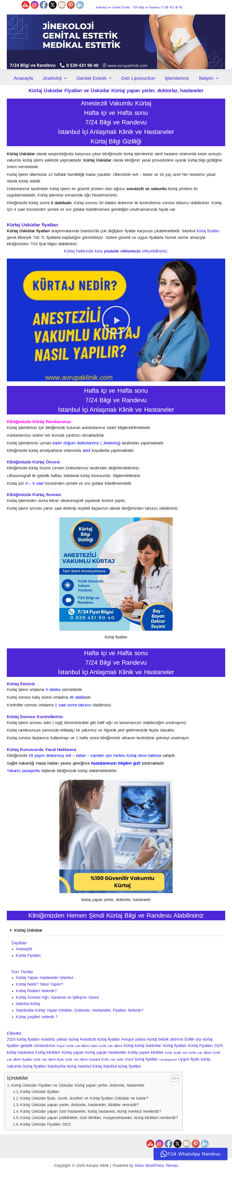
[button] (64, 78)
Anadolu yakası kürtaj (59, 1039)
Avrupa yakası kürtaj (139, 1039)
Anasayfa (23, 78)
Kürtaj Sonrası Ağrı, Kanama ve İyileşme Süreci (57, 997)
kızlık (168, 1052)
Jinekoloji (52, 78)
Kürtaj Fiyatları (28, 955)
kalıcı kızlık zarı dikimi (106, 1046)
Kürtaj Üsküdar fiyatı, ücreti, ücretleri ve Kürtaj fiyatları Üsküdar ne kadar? (84, 1098)
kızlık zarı (180, 1052)
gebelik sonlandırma (37, 1045)
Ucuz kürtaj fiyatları (141, 1059)
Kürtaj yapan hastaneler (105, 1052)
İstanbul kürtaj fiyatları (122, 1066)
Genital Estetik (91, 78)
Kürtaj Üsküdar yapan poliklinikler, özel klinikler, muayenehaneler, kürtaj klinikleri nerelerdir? (99, 1117)
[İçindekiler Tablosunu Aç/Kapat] (173, 1078)
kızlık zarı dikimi (200, 1052)
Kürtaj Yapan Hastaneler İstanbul (44, 977)
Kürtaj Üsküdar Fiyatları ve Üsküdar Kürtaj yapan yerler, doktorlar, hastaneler (78, 1085)
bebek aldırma (170, 1039)
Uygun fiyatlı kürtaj (194, 1059)
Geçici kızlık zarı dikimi (72, 1046)
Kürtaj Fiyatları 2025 (205, 1045)
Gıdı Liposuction (138, 78)
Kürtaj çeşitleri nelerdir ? (37, 1017)
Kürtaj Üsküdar (28, 930)
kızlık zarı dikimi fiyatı (48, 1059)
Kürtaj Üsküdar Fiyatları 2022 (45, 1124)
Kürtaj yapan (73, 1052)
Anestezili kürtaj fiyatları (100, 1039)
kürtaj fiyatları (208, 231)
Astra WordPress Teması (156, 1165)
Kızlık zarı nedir (112, 1059)
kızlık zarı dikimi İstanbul (82, 1059)
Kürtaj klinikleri (47, 1052)
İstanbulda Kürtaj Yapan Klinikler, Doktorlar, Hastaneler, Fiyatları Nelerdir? (79, 1010)
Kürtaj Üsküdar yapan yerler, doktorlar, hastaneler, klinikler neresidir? (79, 1105)
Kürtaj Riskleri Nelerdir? (36, 991)
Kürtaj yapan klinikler (146, 1052)
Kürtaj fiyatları (174, 1045)
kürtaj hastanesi (20, 1052)
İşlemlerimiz (177, 78)
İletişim (206, 78)
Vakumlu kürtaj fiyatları (26, 1066)
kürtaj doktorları (148, 1045)
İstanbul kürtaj (28, 1003)
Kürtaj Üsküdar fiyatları (39, 1091)
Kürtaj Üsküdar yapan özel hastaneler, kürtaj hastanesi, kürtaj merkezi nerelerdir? (90, 1111)
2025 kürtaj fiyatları (23, 1039)
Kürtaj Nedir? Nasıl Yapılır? (39, 984)
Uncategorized (168, 1059)
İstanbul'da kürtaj (61, 1066)
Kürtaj (128, 1045)
